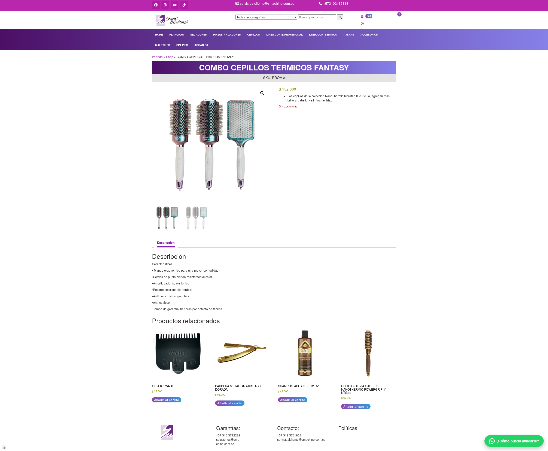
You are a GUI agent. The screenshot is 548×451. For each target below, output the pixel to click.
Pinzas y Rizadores (227, 34)
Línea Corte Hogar (323, 34)
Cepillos (253, 34)
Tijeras (348, 34)
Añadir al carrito (166, 400)
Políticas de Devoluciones (355, 444)
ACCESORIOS (369, 34)
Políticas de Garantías (353, 435)
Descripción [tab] (166, 242)
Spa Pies (182, 45)
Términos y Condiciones (354, 439)
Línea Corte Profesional (284, 34)
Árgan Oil (201, 45)
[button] (262, 93)
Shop (169, 57)
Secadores (198, 34)
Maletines (162, 45)
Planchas (176, 34)
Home (159, 34)
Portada (157, 57)
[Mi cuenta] (362, 23)
